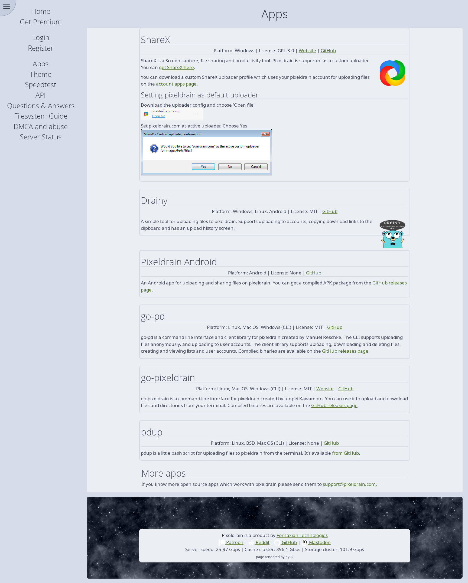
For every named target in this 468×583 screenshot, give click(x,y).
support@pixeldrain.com (349, 484)
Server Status (40, 136)
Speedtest (40, 84)
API (40, 95)
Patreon (234, 542)
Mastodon (319, 542)
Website (307, 50)
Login (40, 37)
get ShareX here (176, 67)
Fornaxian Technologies (302, 535)
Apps (40, 63)
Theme (40, 74)
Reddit (262, 542)
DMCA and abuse (41, 126)
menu (6, 6)
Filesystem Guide (40, 116)
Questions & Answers (40, 105)
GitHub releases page (345, 351)
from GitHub (345, 453)
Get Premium (41, 21)
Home (40, 11)
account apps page (176, 84)
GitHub (328, 50)
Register (40, 48)
